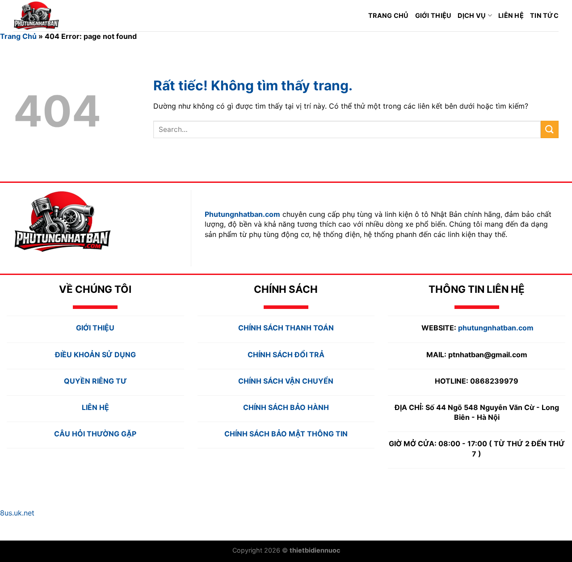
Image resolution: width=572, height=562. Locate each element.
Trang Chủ (18, 36)
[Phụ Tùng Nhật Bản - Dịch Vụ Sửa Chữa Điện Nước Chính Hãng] (51, 15)
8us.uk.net (17, 512)
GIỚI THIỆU (433, 15)
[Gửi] (550, 129)
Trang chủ (388, 15)
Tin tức (544, 15)
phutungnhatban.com (496, 327)
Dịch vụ (472, 15)
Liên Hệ (511, 15)
